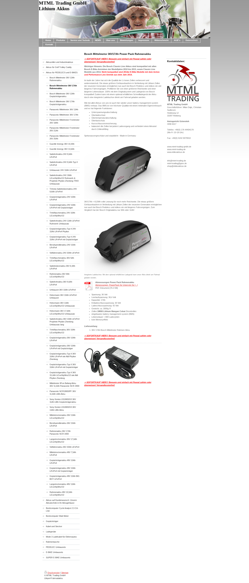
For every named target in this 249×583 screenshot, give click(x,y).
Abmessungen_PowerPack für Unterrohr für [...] (116, 285)
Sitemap (64, 573)
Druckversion (54, 573)
